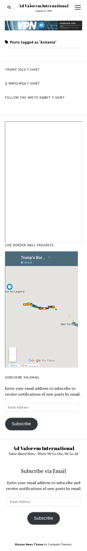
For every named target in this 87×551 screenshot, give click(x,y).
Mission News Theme (29, 544)
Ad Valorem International (43, 6)
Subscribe (21, 423)
